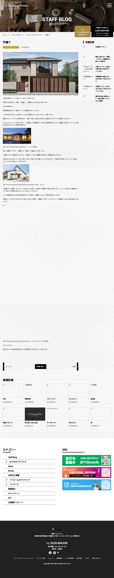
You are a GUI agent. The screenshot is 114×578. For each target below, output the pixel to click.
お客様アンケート (101, 47)
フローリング (51, 399)
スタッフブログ (16, 35)
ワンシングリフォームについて (24, 558)
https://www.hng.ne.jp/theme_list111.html (18, 341)
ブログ (87, 558)
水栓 (4, 399)
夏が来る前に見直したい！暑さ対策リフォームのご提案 (102, 98)
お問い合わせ (96, 558)
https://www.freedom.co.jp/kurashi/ (16, 147)
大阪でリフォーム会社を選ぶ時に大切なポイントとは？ (102, 69)
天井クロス (72, 423)
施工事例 (79, 558)
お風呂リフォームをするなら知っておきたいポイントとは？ (103, 88)
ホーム (5, 35)
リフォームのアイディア (33, 35)
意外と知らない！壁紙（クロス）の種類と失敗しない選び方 (102, 59)
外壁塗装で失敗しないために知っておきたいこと (103, 78)
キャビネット (73, 399)
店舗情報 (59, 558)
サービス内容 (40, 558)
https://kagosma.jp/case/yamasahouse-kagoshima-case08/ (22, 184)
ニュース (50, 558)
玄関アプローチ (8, 423)
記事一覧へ (40, 366)
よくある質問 (69, 558)
